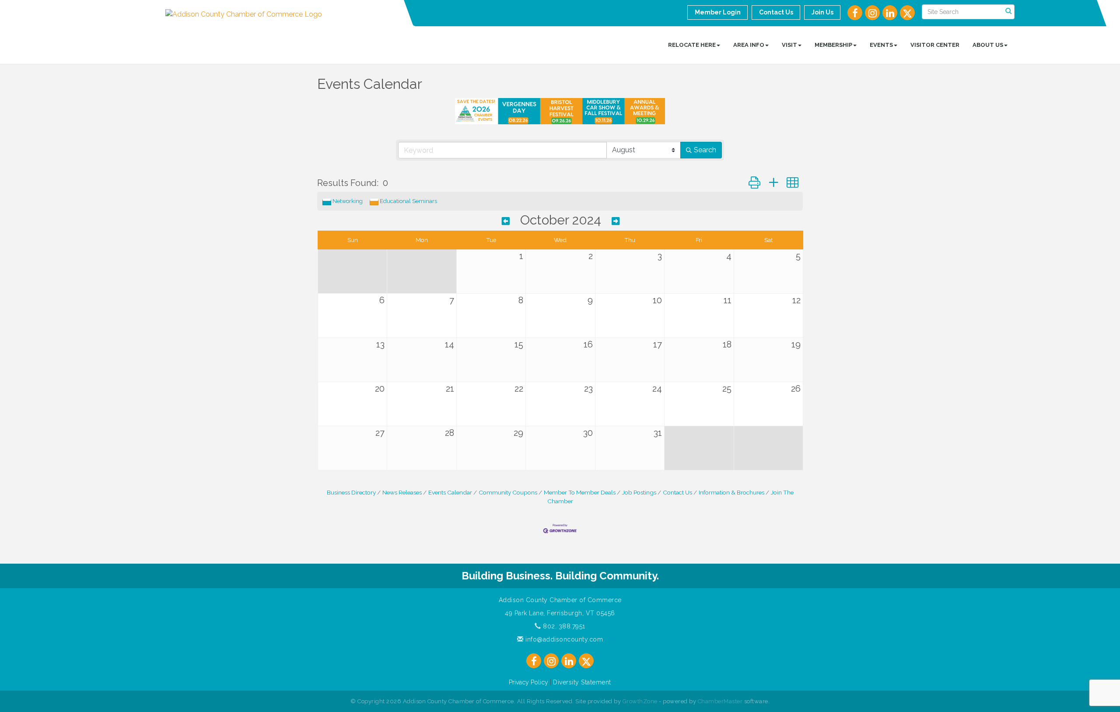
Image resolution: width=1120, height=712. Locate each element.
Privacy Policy (528, 682)
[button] (754, 183)
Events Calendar (450, 492)
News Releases (402, 492)
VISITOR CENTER (934, 45)
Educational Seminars (408, 201)
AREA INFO (748, 45)
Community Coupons (508, 492)
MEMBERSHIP (833, 45)
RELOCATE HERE (692, 45)
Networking (347, 201)
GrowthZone (640, 701)
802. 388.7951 (563, 626)
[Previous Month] (506, 221)
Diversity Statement (582, 682)
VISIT (789, 45)
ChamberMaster (720, 701)
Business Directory (351, 492)
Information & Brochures (731, 492)
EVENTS (881, 45)
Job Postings (639, 492)
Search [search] (705, 150)
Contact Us (677, 492)
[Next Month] (615, 221)
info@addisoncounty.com (563, 639)
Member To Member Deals (580, 492)
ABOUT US (988, 45)
